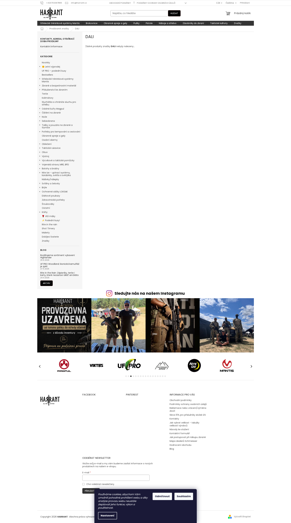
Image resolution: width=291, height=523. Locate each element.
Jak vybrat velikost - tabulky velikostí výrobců (184, 424)
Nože (44, 116)
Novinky (46, 62)
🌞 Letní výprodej (51, 66)
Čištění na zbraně (51, 112)
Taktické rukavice (51, 148)
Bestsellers (47, 74)
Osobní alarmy (50, 139)
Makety (46, 232)
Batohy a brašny (50, 168)
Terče (45, 93)
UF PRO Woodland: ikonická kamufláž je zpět (59, 265)
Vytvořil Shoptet (242, 516)
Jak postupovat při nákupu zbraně (188, 437)
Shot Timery (48, 228)
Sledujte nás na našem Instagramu (150, 293)
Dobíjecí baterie (50, 236)
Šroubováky (48, 204)
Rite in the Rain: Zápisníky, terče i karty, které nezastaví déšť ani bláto (59, 274)
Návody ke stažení (179, 429)
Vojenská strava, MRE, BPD (55, 164)
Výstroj (45, 156)
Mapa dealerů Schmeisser (183, 441)
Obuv (45, 152)
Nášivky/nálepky (50, 179)
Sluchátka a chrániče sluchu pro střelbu (59, 103)
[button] (126, 376)
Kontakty (174, 418)
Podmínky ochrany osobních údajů (156, 3)
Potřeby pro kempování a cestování (61, 131)
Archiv (46, 283)
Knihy (45, 212)
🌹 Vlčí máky (48, 216)
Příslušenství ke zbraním (55, 89)
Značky (45, 240)
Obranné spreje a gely (53, 135)
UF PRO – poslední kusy (54, 70)
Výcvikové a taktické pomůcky (58, 160)
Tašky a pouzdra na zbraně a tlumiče (57, 126)
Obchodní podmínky (120, 3)
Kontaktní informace (51, 46)
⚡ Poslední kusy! (51, 220)
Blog (172, 448)
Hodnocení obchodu (180, 445)
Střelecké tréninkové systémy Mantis (57, 80)
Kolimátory (47, 97)
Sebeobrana (48, 120)
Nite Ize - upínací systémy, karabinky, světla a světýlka (56, 174)
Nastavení (107, 515)
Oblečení (46, 144)
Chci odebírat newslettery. (100, 484)
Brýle (44, 187)
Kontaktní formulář (180, 433)
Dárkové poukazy (51, 195)
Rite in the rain (49, 224)
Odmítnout (162, 496)
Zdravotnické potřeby (53, 199)
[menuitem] (60, 23)
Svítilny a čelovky (51, 183)
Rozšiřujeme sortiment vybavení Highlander (57, 256)
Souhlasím (184, 496)
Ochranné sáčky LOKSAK (55, 191)
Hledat (174, 13)
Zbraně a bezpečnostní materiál (59, 85)
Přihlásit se (91, 490)
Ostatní (46, 208)
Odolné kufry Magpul (53, 108)
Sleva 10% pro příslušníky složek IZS (188, 414)
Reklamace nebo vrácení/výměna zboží (188, 409)
